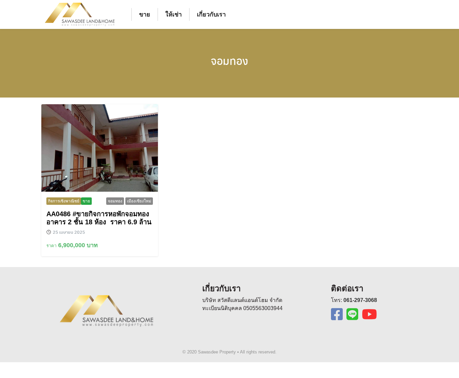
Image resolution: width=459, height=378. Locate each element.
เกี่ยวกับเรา (211, 14)
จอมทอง (229, 60)
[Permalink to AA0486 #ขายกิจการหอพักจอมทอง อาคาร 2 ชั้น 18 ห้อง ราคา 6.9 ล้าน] (99, 148)
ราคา (51, 245)
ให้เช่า (173, 14)
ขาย (144, 14)
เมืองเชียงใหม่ (139, 201)
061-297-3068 (360, 300)
